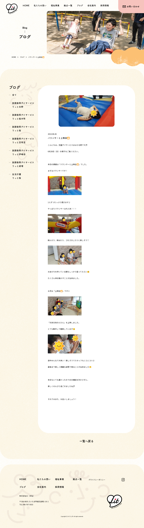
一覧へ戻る (87, 441)
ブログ (80, 5)
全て (14, 95)
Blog (24, 27)
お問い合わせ (133, 7)
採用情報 (104, 5)
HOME (26, 5)
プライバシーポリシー (96, 479)
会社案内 (91, 5)
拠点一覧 (68, 5)
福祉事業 (59, 479)
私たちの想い (40, 5)
